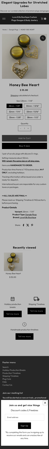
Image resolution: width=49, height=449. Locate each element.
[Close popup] (45, 403)
